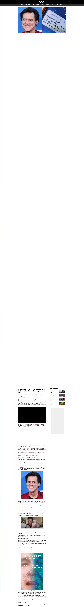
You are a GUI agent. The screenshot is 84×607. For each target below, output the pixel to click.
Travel (43, 4)
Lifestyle (47, 4)
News (22, 4)
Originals (56, 4)
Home (19, 387)
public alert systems (36, 424)
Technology (37, 4)
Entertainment (27, 4)
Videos (61, 4)
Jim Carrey (22, 467)
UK (20, 445)
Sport (33, 4)
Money (52, 4)
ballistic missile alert (32, 452)
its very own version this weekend (32, 445)
